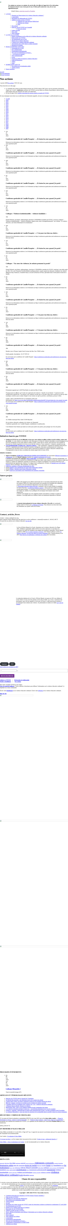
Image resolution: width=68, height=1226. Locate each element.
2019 (7, 110)
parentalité (34, 1168)
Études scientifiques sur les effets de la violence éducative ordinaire (29, 36)
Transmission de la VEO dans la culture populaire (25, 43)
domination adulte (6, 1165)
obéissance (17, 1167)
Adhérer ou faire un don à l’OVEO (21, 20)
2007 (7, 128)
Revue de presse (21, 29)
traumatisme (51, 1170)
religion (7, 1170)
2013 (7, 119)
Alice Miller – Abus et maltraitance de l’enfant (12, 1142)
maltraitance (4, 1167)
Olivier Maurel (26, 1168)
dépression (39, 1165)
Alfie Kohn (6, 1163)
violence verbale (46, 1172)
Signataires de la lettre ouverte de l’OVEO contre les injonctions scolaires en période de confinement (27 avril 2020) (36, 1204)
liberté (62, 1165)
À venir (8, 98)
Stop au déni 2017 (31, 458)
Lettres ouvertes (16, 30)
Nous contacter (15, 33)
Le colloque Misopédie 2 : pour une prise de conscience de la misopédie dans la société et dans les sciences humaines (36, 1112)
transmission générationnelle (37, 1170)
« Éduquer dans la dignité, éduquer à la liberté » (18, 1106)
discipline (60, 1163)
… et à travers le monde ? (18, 54)
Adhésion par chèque (23, 23)
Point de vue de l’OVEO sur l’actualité (22, 27)
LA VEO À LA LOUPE (12, 35)
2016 (7, 115)
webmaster (55, 1185)
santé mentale (13, 1170)
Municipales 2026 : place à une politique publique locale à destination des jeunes (27, 1107)
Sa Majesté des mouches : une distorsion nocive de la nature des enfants (24, 1100)
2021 (7, 107)
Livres (13, 57)
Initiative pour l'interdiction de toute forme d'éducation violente (26, 467)
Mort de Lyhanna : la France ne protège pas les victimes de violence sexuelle (26, 1103)
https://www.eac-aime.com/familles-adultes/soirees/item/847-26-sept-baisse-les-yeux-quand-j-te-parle (41, 400)
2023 (7, 104)
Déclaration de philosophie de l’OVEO (22, 18)
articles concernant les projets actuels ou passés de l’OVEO (33, 93)
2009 (7, 125)
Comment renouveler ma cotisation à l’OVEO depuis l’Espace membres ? (25, 1195)
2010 (7, 124)
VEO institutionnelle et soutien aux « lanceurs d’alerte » (21, 445)
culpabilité (56, 1163)
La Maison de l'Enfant (37, 505)
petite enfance (40, 1167)
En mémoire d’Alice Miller (14, 1136)
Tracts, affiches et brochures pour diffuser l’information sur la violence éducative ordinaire (29, 1212)
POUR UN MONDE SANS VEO (15, 46)
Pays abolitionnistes (17, 49)
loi (65, 1165)
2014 (7, 118)
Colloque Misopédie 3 (13, 1089)
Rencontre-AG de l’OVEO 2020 (14, 1209)
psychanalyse (60, 1167)
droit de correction (19, 1165)
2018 (7, 112)
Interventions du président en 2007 (9, 667)
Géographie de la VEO (18, 48)
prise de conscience (53, 1167)
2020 (7, 109)
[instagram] (5, 73)
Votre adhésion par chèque (13, 1216)
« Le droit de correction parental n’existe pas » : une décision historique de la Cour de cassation (30, 1109)
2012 (7, 121)
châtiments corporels (44, 1163)
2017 (7, 113)
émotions (32, 1175)
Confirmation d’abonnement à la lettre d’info (17, 1222)
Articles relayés (16, 67)
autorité (23, 1163)
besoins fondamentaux (30, 1163)
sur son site (28, 521)
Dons (18, 24)
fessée (48, 1165)
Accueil (2, 72)
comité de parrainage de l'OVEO (42, 457)
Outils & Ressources (17, 60)
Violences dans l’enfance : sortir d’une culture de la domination (46, 1120)
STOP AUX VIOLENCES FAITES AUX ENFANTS (32, 455)
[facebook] (5, 75)
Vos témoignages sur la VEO (19, 39)
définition (40, 690)
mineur (11, 1167)
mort (14, 1167)
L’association (15, 17)
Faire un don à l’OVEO (12, 1197)
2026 (7, 100)
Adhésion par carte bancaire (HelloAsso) (28, 21)
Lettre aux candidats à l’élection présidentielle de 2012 (20, 466)
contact (22, 1185)
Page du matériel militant (7, 686)
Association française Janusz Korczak (27, 486)
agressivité (2, 1163)
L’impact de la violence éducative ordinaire (23, 42)
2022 (7, 106)
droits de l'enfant (31, 1165)
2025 (7, 101)
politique (46, 1168)
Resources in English (17, 45)
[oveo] (0, 2)
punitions (3, 1170)
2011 (7, 122)
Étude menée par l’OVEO (18, 37)
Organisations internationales (19, 51)
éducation (26, 1175)
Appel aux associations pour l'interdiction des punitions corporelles (27, 470)
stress (28, 1170)
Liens (13, 63)
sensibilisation (21, 1170)
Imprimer (4, 664)
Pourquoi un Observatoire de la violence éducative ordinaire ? (28, 15)
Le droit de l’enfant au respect (35, 487)
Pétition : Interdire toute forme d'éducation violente (23, 469)
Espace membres (10, 69)
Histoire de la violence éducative (20, 40)
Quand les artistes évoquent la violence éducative (24, 58)
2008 (7, 127)
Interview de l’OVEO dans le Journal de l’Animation (20, 1098)
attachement (18, 1163)
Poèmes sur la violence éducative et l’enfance (17, 1207)
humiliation (57, 1165)
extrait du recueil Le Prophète (27, 11)
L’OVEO (8, 14)
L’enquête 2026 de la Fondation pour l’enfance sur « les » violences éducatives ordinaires (29, 1104)
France (52, 1165)
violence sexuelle (36, 1172)
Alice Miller (12, 1163)
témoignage (9, 690)
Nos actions (15, 26)
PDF (12, 664)
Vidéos (13, 61)
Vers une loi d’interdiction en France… (22, 52)
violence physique (13, 1172)
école (21, 1175)
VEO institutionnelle (17, 55)
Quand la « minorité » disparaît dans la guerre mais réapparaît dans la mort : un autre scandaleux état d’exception (35, 1110)
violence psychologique (24, 1172)
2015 (7, 116)
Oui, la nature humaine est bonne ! (35, 531)
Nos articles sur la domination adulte (21, 66)
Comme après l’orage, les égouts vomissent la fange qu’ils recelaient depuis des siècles (28, 1101)
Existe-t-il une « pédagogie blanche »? (47, 1139)
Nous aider (14, 32)
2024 (7, 103)
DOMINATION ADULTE (13, 64)
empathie (44, 1165)
